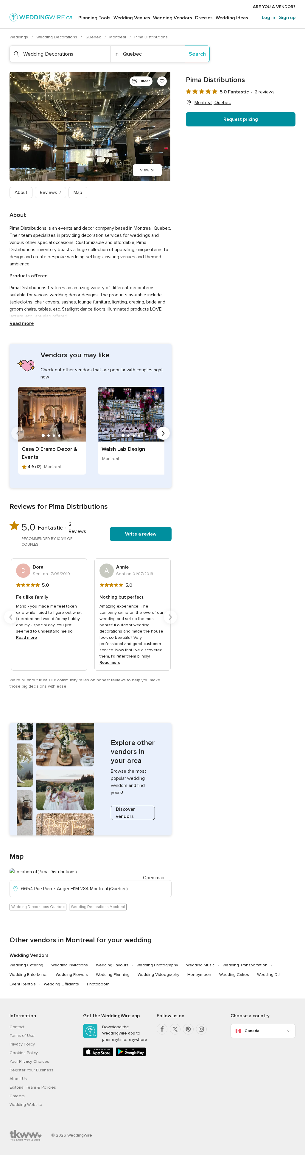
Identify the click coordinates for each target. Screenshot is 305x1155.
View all (147, 170)
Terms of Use (22, 1035)
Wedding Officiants (61, 984)
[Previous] (17, 433)
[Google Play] (131, 1054)
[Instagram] (201, 1029)
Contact (17, 1026)
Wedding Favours (112, 965)
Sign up (287, 18)
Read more (22, 323)
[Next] (163, 433)
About (21, 192)
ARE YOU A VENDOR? (274, 6)
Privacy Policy (22, 1044)
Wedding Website (26, 1104)
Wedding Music (200, 965)
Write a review (140, 534)
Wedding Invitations (69, 965)
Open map (153, 878)
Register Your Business (31, 1070)
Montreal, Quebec (212, 103)
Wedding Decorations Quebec (38, 906)
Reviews (50, 192)
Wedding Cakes (234, 974)
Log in (268, 18)
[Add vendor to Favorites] (162, 81)
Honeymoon (199, 974)
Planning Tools (94, 18)
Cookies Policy (24, 1052)
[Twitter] (175, 1029)
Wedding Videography (158, 974)
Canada (252, 1030)
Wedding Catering (26, 965)
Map (78, 192)
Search (197, 54)
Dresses (204, 18)
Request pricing (240, 119)
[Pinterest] (188, 1029)
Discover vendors (125, 812)
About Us (18, 1078)
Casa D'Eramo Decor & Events (49, 453)
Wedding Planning (113, 974)
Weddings (19, 37)
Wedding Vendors (172, 18)
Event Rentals (23, 984)
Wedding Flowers (72, 974)
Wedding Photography (157, 965)
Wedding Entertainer (29, 974)
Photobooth (98, 984)
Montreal (118, 37)
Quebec (93, 37)
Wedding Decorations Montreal (98, 906)
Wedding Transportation (244, 965)
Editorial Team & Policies (33, 1087)
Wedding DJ (268, 974)
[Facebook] (162, 1029)
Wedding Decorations (57, 37)
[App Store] (98, 1054)
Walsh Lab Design (123, 449)
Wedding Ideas (232, 18)
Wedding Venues (131, 18)
